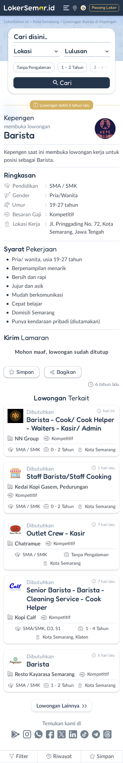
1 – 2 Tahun (72, 68)
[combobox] (36, 52)
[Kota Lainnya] (74, 8)
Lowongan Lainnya (57, 706)
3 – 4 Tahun (104, 68)
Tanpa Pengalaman (33, 68)
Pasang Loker (104, 7)
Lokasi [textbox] (22, 50)
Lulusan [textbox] (76, 50)
